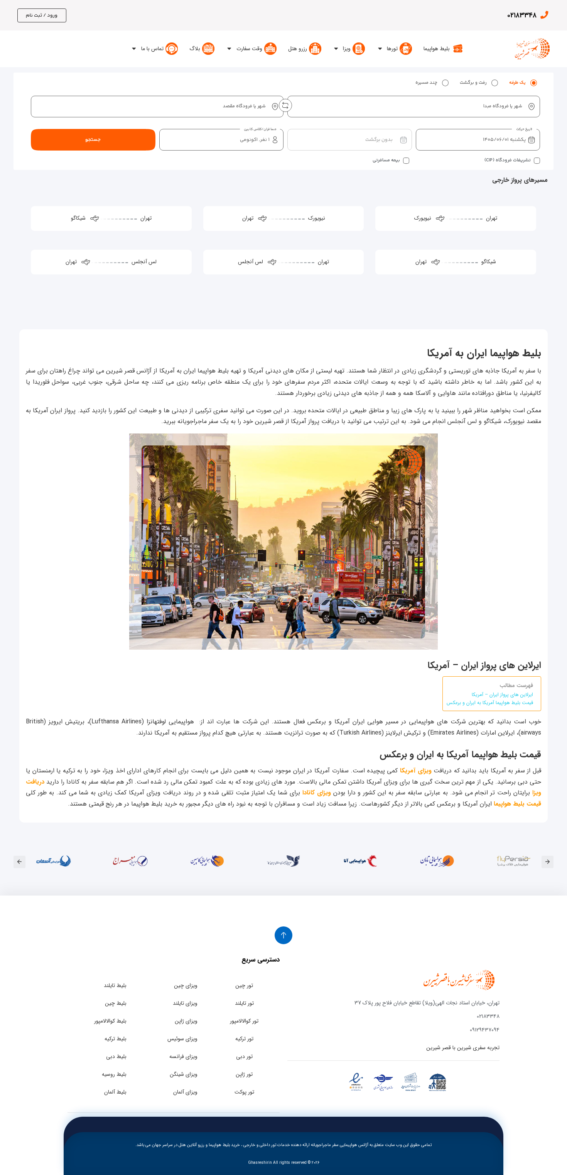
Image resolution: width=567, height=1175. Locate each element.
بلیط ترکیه (116, 1038)
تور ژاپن (244, 1074)
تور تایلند (244, 1003)
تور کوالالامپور (244, 1021)
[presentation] (548, 861)
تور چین (244, 985)
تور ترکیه (244, 1038)
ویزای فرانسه (183, 1056)
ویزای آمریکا (416, 770)
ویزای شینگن (183, 1074)
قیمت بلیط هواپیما (517, 804)
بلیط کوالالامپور (110, 1021)
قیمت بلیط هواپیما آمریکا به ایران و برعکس (490, 703)
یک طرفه (517, 82)
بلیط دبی (116, 1056)
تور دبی (244, 1056)
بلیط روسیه (114, 1074)
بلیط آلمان (115, 1092)
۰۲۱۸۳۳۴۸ (522, 15)
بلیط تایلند (115, 985)
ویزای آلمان (185, 1092)
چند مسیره (426, 82)
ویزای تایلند (185, 1003)
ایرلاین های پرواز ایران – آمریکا (502, 695)
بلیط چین (116, 1003)
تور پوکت (244, 1092)
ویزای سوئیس (182, 1038)
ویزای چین (185, 985)
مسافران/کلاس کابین (260, 129)
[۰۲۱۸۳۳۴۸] (544, 15)
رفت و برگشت (473, 82)
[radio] (533, 83)
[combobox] (413, 106)
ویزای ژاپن (186, 1021)
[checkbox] (537, 160)
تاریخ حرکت (524, 129)
